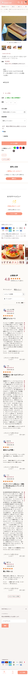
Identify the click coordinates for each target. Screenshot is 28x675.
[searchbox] (12, 294)
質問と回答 (14, 167)
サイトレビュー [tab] (7, 289)
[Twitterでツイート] (23, 148)
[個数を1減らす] (6, 102)
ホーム (1, 9)
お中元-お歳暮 (5, 159)
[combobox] (20, 303)
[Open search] (19, 2)
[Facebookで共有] (17, 148)
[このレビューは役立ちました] (20, 359)
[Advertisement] (14, 641)
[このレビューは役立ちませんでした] (23, 359)
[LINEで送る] (15, 148)
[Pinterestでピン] (20, 148)
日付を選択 (4, 108)
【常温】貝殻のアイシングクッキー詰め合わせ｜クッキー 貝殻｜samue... (16, 461)
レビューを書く (14, 213)
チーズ (4, 155)
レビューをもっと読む (14, 596)
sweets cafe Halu (6, 53)
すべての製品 (6, 9)
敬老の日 (13, 6)
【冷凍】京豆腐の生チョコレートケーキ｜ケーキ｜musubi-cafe (16, 352)
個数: (3, 102)
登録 (5, 625)
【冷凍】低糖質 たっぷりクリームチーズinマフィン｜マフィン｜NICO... (16, 427)
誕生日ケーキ (20, 6)
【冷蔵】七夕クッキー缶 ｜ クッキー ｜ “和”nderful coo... (16, 582)
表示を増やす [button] (24, 327)
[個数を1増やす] (15, 102)
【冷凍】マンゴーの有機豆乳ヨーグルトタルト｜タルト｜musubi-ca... (16, 548)
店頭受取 (5, 136)
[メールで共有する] (14, 151)
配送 (4, 131)
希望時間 (4, 117)
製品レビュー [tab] (17, 289)
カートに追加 (14, 143)
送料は (10, 63)
